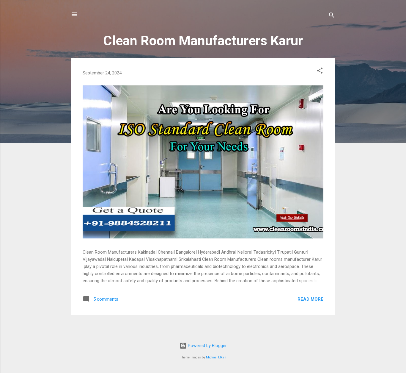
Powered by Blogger (207, 345)
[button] (319, 71)
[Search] (331, 16)
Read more (310, 299)
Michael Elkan (216, 357)
